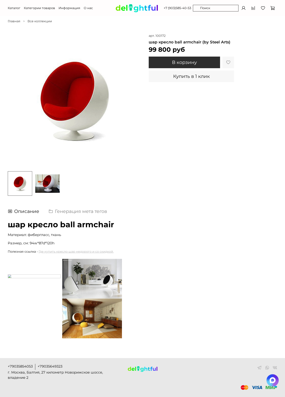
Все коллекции (40, 21)
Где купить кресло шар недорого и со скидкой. (76, 251)
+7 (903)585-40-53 (177, 8)
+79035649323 (50, 366)
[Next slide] (136, 101)
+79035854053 (20, 366)
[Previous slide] (14, 101)
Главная (14, 21)
